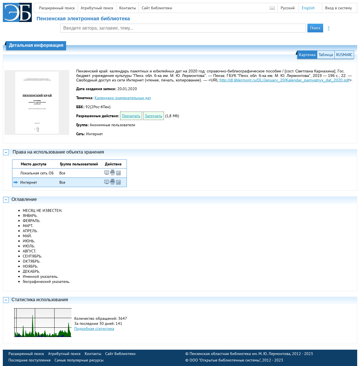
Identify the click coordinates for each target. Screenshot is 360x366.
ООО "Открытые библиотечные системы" (225, 360)
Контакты (127, 7)
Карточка (307, 54)
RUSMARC (344, 54)
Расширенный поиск (57, 7)
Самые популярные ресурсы (79, 360)
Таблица (326, 54)
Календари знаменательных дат (122, 97)
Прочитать (131, 115)
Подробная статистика (94, 328)
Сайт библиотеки (157, 7)
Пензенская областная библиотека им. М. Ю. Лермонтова (240, 353)
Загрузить (153, 115)
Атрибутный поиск (97, 7)
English (308, 7)
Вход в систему (338, 7)
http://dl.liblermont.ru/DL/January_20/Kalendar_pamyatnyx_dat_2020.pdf (284, 80)
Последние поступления (29, 360)
